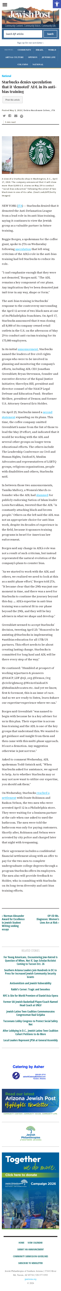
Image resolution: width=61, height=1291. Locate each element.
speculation (23, 249)
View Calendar (35, 1242)
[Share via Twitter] (5, 116)
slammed (42, 495)
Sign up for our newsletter (29, 42)
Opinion (32, 57)
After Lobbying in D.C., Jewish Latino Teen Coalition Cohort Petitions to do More (30, 1032)
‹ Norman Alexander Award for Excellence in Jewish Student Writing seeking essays (13, 922)
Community (24, 49)
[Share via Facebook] (10, 116)
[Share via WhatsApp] (21, 116)
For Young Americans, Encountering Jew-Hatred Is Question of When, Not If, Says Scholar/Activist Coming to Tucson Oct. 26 (31, 960)
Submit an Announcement (30, 1249)
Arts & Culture (14, 57)
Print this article (12, 99)
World (52, 49)
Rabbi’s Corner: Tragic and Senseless (30, 989)
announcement (28, 349)
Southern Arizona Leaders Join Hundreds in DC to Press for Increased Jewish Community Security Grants (30, 974)
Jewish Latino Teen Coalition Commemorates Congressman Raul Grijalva (30, 1013)
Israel (40, 49)
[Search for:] (23, 34)
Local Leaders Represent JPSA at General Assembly (30, 1040)
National (38, 64)
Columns (23, 64)
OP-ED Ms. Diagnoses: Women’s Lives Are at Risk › (48, 919)
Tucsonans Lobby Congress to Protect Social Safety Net (30, 1022)
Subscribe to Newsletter (30, 1263)
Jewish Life (49, 57)
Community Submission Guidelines (30, 1256)
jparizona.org (30, 1278)
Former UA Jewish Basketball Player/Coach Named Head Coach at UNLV (30, 1003)
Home (21, 1242)
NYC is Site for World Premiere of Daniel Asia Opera (30, 995)
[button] (57, 4)
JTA (20, 206)
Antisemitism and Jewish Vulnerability (30, 983)
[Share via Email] (16, 116)
